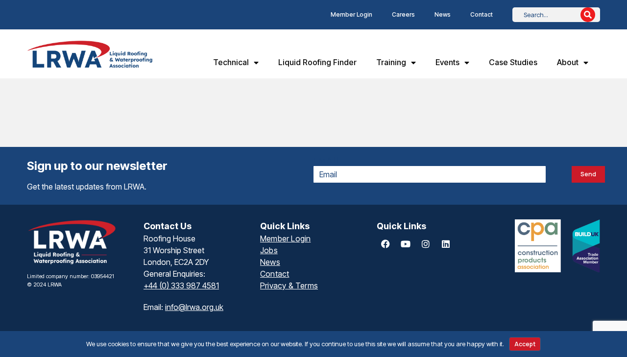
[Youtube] (405, 244)
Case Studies (513, 62)
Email (328, 160)
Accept (524, 344)
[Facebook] (385, 244)
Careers (403, 14)
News (442, 14)
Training (391, 62)
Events (447, 62)
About (568, 62)
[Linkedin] (446, 244)
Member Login (351, 14)
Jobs (269, 250)
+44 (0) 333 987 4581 (181, 285)
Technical (231, 62)
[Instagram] (425, 244)
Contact (481, 14)
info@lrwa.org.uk (194, 307)
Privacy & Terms (289, 285)
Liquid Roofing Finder (317, 62)
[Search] (587, 14)
